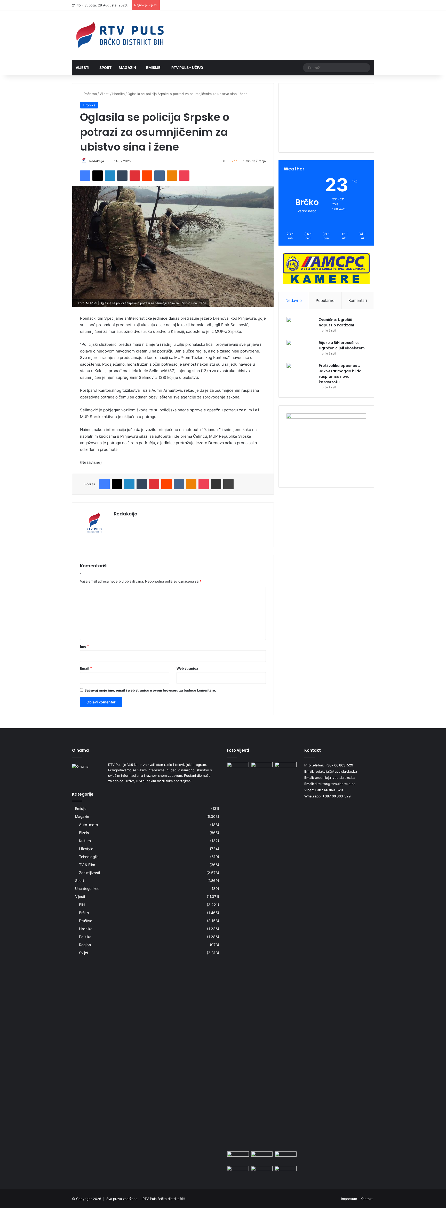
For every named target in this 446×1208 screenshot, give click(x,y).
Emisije (153, 67)
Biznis (84, 832)
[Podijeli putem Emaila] (216, 484)
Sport (105, 67)
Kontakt (367, 1199)
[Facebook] (85, 175)
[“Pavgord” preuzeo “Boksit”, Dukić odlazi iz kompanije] (238, 1157)
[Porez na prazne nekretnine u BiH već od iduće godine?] (238, 1172)
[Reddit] (147, 175)
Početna (90, 94)
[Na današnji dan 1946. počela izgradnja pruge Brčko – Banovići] (262, 955)
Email (86, 668)
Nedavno (293, 300)
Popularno (325, 300)
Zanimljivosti (89, 872)
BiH (82, 905)
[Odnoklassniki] (172, 175)
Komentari (357, 300)
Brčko (84, 913)
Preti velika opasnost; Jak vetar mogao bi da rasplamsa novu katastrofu (340, 374)
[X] (97, 175)
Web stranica (187, 668)
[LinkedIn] (110, 175)
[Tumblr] (122, 175)
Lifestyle (86, 848)
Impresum (349, 1199)
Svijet (83, 953)
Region (85, 945)
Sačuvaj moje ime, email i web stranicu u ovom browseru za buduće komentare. (150, 690)
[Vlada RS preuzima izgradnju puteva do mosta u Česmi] (262, 1157)
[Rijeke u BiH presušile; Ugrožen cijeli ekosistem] (300, 349)
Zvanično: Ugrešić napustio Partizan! (336, 322)
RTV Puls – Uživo (187, 67)
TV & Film (87, 864)
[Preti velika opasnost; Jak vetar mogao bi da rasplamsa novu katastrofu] (300, 372)
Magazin (127, 67)
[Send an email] (106, 161)
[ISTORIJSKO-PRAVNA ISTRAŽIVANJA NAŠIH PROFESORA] (238, 768)
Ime (84, 646)
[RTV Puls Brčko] (120, 35)
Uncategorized (87, 889)
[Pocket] (184, 175)
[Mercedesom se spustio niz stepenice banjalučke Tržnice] (262, 1172)
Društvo (85, 921)
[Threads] (362, 5)
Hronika (118, 94)
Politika (85, 937)
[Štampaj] (228, 484)
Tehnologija (89, 856)
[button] (326, 135)
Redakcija (96, 161)
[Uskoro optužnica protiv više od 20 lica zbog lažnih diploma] (286, 1172)
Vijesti (82, 67)
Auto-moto (88, 824)
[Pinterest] (135, 175)
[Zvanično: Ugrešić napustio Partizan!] (300, 326)
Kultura (85, 840)
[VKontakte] (159, 175)
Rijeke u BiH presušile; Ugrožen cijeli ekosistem (342, 345)
